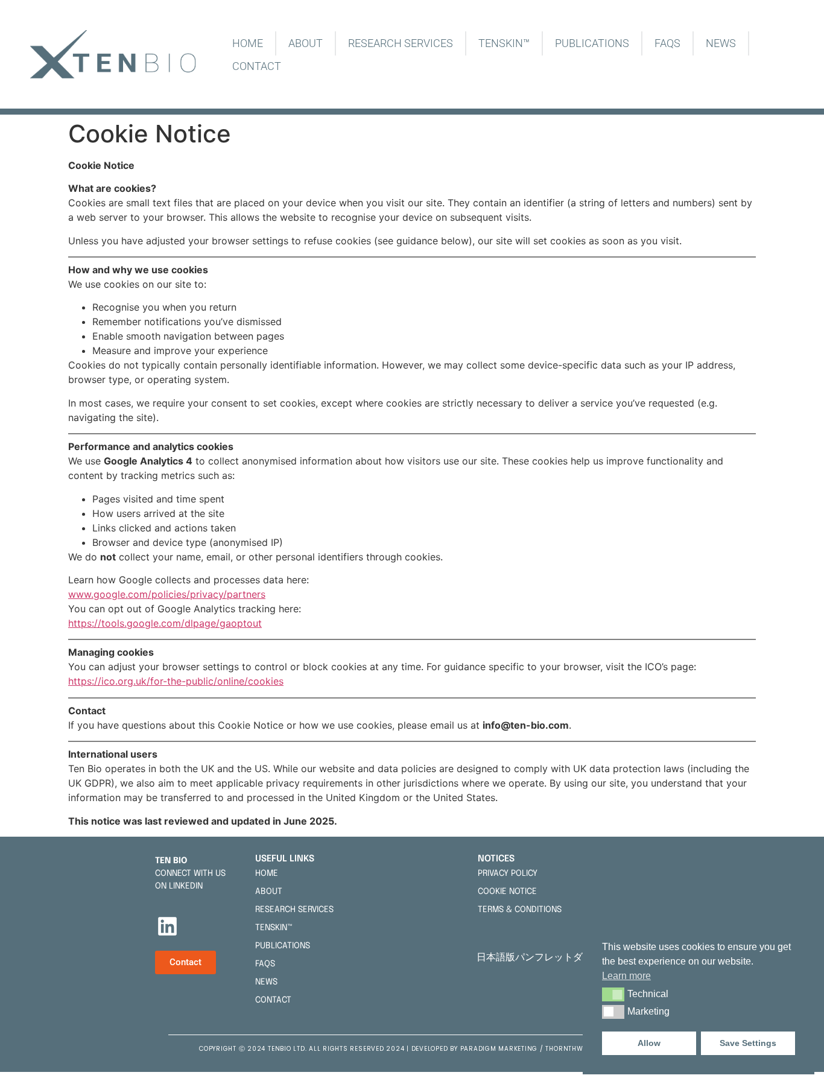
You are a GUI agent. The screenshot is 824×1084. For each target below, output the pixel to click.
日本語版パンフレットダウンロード (556, 957)
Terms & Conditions (520, 909)
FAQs (667, 43)
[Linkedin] (167, 926)
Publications (592, 43)
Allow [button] (649, 1043)
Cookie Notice (507, 891)
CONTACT (256, 66)
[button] (613, 994)
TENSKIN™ (504, 43)
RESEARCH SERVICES (400, 43)
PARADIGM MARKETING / (503, 1048)
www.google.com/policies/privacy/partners (166, 594)
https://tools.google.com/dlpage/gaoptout (165, 623)
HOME (247, 43)
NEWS (721, 43)
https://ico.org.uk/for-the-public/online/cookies (176, 681)
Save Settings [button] (748, 1043)
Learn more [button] (626, 976)
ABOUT (305, 43)
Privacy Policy (507, 873)
